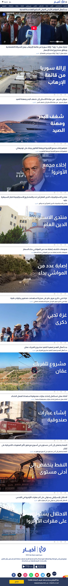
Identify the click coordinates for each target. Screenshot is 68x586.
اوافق (17, 582)
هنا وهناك (11, 6)
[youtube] (37, 575)
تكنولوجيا (4, 6)
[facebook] (14, 575)
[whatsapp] (31, 575)
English (6, 2)
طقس (35, 6)
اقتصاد (22, 6)
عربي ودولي (28, 6)
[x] (19, 575)
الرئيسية (66, 6)
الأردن (51, 6)
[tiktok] (48, 575)
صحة (47, 6)
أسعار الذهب (58, 6)
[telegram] (43, 575)
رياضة (17, 6)
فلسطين (41, 6)
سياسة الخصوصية (38, 583)
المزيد (37, 53)
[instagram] (25, 575)
